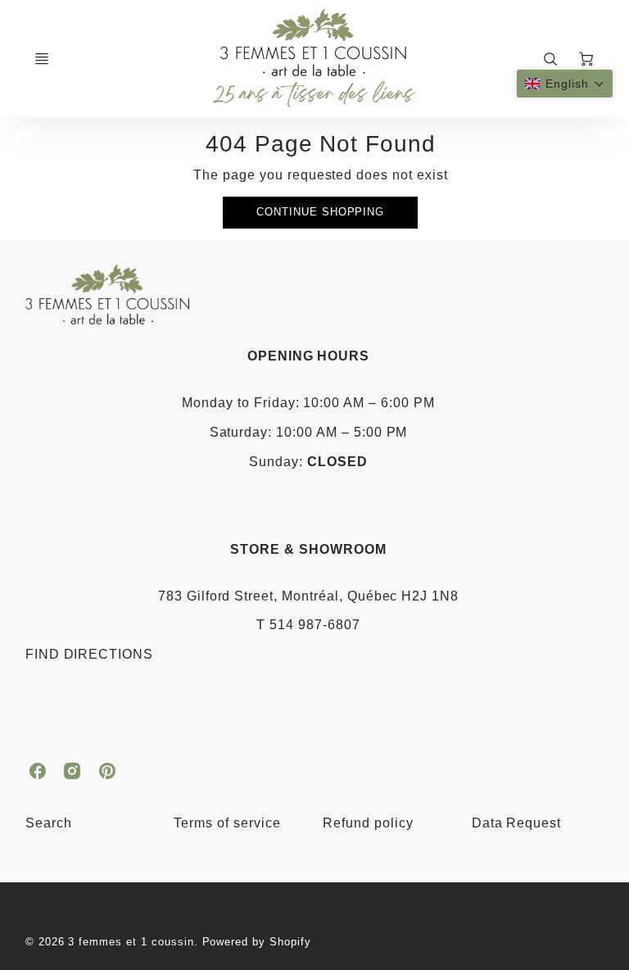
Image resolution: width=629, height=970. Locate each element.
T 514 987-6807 (308, 625)
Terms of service (227, 823)
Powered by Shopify (256, 942)
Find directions (89, 654)
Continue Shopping (320, 212)
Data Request (517, 823)
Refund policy (368, 823)
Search (48, 823)
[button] (565, 83)
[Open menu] (41, 59)
